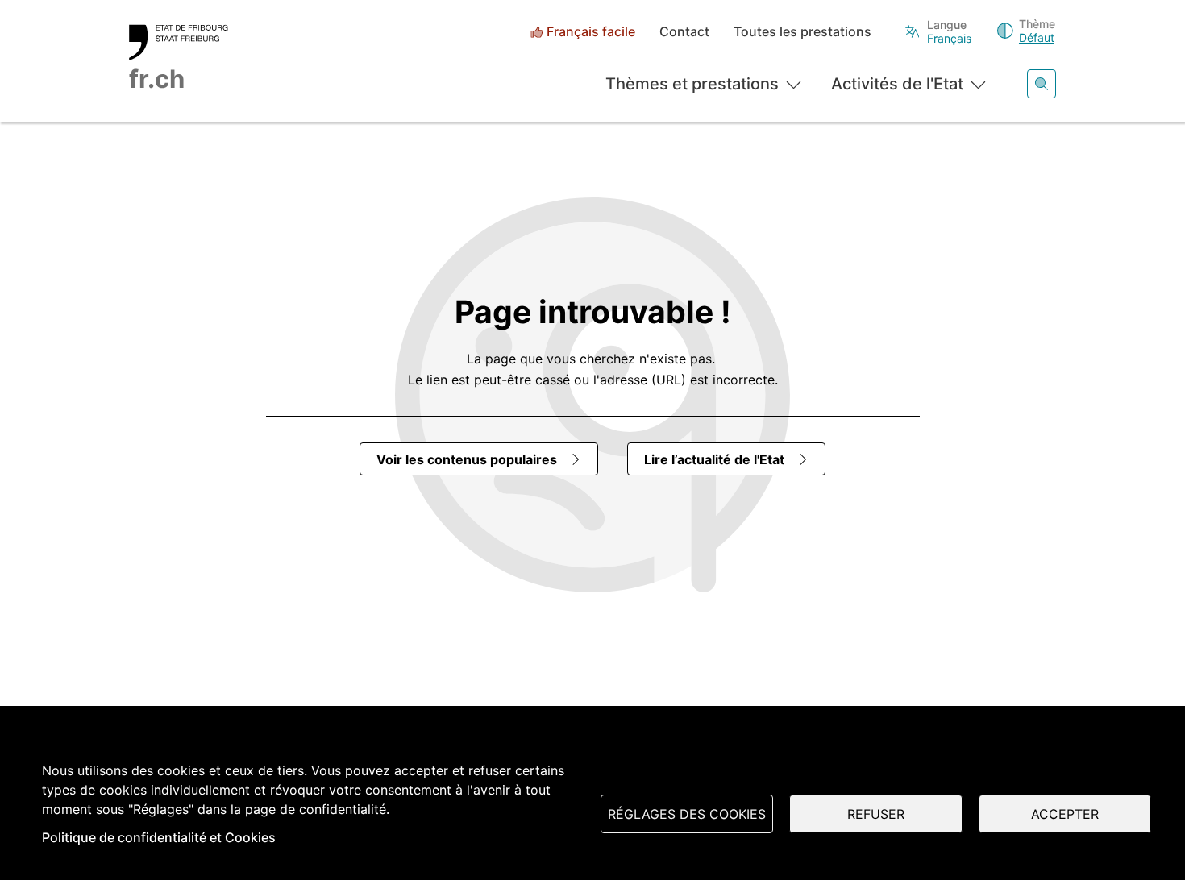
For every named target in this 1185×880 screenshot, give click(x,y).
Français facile (591, 31)
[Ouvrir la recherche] (1041, 83)
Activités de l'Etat (897, 83)
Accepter (1065, 814)
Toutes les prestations (802, 31)
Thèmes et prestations (692, 83)
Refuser (875, 814)
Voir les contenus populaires (466, 459)
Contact (684, 31)
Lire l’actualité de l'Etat (714, 459)
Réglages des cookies (687, 814)
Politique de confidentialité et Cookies (159, 837)
